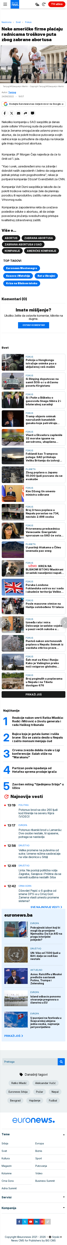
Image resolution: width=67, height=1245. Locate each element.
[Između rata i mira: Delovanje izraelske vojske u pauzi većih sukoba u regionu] (13, 624)
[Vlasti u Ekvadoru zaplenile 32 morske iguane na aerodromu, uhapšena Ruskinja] (13, 437)
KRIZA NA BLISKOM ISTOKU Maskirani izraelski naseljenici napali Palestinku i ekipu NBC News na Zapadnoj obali (44, 569)
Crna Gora (25, 886)
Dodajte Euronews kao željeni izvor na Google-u (36, 104)
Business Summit (45, 1180)
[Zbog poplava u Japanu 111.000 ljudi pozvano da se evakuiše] (13, 474)
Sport (38, 1158)
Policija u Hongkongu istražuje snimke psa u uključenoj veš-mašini (41, 363)
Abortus (11, 238)
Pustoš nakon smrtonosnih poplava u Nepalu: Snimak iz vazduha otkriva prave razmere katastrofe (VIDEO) (45, 644)
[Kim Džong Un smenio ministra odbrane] (13, 493)
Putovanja (41, 1165)
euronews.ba (18, 915)
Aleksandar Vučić (45, 1083)
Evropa (23, 825)
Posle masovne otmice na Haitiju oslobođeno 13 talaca (45, 605)
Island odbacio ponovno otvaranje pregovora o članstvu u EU (45, 999)
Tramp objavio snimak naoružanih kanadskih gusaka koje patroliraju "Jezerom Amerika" (41, 420)
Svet (18, 22)
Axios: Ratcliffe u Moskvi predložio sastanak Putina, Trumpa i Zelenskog (46, 979)
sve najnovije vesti (45, 907)
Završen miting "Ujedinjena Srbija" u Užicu (38, 786)
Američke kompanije (41, 250)
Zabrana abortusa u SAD (23, 244)
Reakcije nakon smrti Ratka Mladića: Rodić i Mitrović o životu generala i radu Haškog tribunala (38, 721)
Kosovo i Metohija (18, 275)
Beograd (15, 1100)
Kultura (6, 1158)
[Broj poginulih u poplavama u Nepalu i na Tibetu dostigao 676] (13, 680)
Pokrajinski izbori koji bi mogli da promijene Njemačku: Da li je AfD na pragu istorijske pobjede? (46, 933)
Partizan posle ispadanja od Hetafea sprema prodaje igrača (34, 769)
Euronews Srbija (18, 1091)
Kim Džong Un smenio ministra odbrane (40, 493)
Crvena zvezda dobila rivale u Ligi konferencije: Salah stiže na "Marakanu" (36, 753)
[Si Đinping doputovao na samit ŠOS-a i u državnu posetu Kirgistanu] (13, 381)
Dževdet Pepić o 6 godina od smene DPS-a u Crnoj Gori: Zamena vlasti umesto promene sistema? (39, 896)
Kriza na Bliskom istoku (21, 283)
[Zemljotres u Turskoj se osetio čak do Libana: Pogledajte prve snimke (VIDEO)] (64, 622)
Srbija (5, 1143)
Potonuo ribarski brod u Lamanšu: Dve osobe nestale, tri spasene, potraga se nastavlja (40, 833)
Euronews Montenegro (21, 268)
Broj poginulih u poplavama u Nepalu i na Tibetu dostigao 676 (44, 682)
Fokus (28, 22)
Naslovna (6, 22)
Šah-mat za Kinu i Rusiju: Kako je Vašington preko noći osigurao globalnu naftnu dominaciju (42, 663)
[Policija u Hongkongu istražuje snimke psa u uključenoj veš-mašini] (13, 362)
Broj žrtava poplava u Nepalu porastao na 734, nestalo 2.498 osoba (42, 513)
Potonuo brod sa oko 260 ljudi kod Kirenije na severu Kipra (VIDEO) (38, 813)
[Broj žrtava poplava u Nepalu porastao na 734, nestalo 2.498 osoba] (13, 512)
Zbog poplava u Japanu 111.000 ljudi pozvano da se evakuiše (44, 476)
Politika (24, 805)
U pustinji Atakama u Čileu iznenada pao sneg (43, 549)
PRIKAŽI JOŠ (12, 1035)
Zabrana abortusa (38, 238)
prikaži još (34, 694)
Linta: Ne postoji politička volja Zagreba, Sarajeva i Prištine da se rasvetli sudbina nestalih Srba (40, 874)
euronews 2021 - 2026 (32, 1236)
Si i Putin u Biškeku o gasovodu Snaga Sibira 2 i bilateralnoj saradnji (43, 401)
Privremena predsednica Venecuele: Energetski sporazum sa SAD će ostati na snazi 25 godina (44, 532)
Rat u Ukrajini (46, 275)
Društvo (24, 845)
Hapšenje (34, 1100)
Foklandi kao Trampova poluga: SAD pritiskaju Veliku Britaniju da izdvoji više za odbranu (42, 457)
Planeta (31, 469)
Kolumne (7, 1173)
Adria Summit (9, 1188)
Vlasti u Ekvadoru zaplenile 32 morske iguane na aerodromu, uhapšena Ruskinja (44, 438)
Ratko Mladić (19, 1083)
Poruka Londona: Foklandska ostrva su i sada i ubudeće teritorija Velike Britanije (45, 588)
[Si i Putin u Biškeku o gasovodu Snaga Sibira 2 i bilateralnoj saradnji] (13, 400)
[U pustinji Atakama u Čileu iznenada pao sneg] (13, 549)
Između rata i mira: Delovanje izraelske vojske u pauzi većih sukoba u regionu (44, 626)
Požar (39, 1091)
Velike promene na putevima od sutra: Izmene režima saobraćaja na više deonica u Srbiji (39, 854)
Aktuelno (36, 970)
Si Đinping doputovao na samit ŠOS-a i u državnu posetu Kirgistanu (42, 382)
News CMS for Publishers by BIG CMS (33, 1240)
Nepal (55, 1091)
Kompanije (12, 250)
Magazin (7, 1165)
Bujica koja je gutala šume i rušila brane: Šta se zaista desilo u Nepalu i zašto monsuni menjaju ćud (37, 737)
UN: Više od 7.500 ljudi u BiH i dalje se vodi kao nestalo (45, 955)
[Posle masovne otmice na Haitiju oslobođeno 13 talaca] (13, 606)
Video (39, 1173)
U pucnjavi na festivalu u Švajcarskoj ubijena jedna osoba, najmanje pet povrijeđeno (45, 1022)
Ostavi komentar (34, 325)
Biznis (38, 1150)
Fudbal (53, 1100)
